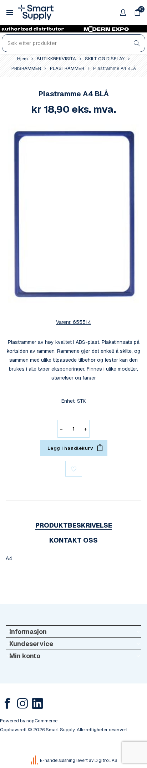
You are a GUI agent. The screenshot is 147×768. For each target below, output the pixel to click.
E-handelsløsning (57, 760)
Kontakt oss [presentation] (73, 540)
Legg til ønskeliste (74, 468)
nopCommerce (41, 721)
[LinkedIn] (37, 703)
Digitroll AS (106, 760)
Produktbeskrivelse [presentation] (73, 525)
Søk (136, 43)
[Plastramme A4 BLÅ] (73, 213)
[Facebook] (7, 703)
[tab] (73, 525)
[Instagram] (22, 703)
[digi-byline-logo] (35, 760)
